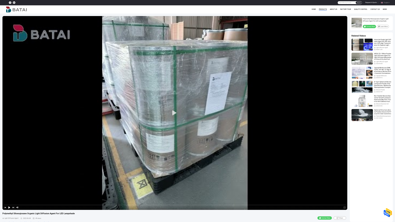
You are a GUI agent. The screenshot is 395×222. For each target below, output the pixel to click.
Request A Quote (371, 2)
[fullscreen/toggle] (345, 207)
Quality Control (360, 9)
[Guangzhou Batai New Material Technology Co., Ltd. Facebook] (10, 2)
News (385, 9)
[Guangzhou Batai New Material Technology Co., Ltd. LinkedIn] (14, 2)
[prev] (5, 207)
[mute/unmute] (17, 207)
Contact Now (326, 218)
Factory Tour (345, 9)
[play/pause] (9, 207)
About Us (333, 9)
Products (323, 9)
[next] (13, 207)
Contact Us (375, 9)
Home (314, 9)
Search (359, 2)
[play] (174, 113)
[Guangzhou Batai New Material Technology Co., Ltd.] (16, 9)
